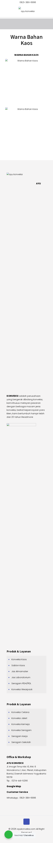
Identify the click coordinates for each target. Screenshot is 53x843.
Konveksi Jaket (19, 718)
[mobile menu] (49, 11)
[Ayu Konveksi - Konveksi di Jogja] (26, 11)
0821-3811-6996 (28, 2)
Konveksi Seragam (21, 730)
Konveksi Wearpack (21, 689)
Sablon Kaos (18, 665)
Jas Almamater (19, 671)
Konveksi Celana (20, 712)
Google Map (14, 786)
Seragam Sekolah (21, 742)
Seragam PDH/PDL (21, 683)
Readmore (27, 417)
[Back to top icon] (26, 822)
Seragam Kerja (19, 736)
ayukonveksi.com (26, 828)
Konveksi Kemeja (20, 724)
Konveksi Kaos (19, 659)
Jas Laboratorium (20, 677)
